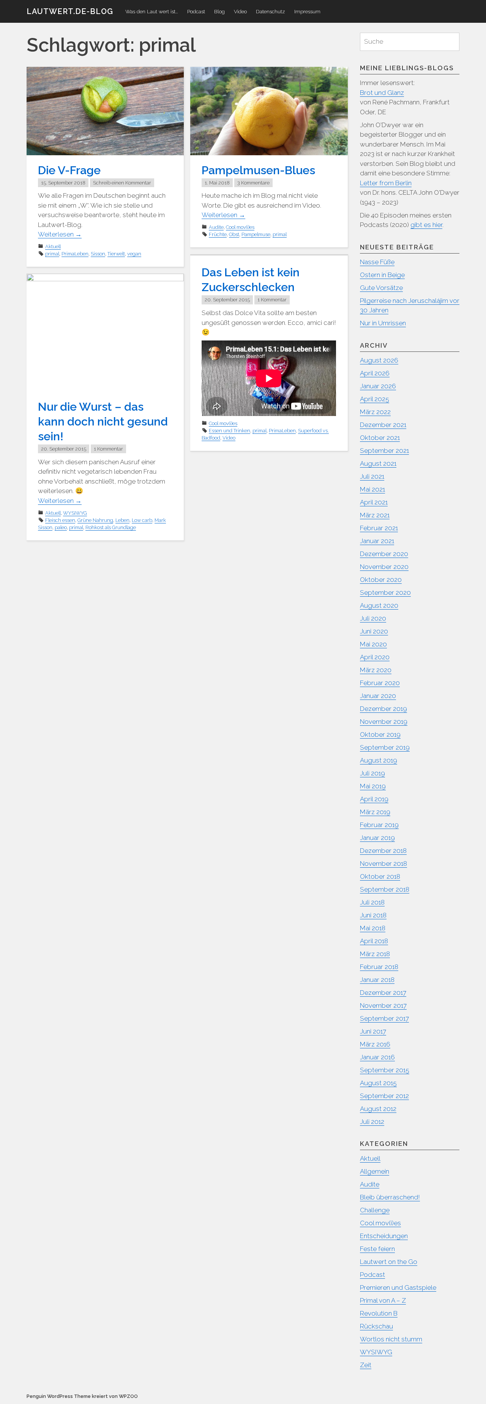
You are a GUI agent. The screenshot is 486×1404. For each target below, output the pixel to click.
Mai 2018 (372, 928)
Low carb (142, 520)
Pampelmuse (255, 234)
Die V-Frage (69, 170)
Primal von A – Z (383, 1300)
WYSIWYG (75, 513)
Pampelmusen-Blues (258, 170)
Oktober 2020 (381, 579)
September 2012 (384, 1096)
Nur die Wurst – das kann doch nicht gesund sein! (103, 421)
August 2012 (378, 1108)
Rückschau (376, 1326)
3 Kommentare (253, 183)
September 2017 (384, 1018)
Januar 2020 (378, 696)
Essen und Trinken (229, 430)
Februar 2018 (379, 967)
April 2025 (374, 399)
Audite (216, 227)
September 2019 (385, 747)
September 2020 (385, 592)
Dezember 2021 (383, 425)
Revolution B (379, 1313)
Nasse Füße (377, 262)
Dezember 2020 (384, 554)
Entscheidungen (384, 1236)
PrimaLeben (75, 254)
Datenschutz (270, 11)
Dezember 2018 (383, 850)
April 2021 (374, 502)
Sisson (98, 254)
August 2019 (378, 760)
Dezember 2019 (383, 708)
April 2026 (375, 373)
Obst (234, 234)
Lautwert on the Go (388, 1261)
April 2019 (374, 799)
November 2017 (383, 1005)
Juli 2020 (373, 618)
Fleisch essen (60, 520)
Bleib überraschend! (390, 1197)
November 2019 (383, 721)
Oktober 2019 (380, 734)
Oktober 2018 (380, 876)
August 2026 (379, 360)
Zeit (365, 1365)
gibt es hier (426, 224)
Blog (219, 11)
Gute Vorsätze (381, 288)
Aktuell (53, 246)
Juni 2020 (374, 631)
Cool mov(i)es (240, 227)
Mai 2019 (373, 786)
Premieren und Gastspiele (398, 1287)
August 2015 (378, 1083)
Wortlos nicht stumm (391, 1339)
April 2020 (375, 657)
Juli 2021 (372, 476)
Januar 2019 (377, 837)
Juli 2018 (372, 902)
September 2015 (384, 1070)
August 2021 (378, 463)
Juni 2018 (373, 915)
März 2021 (375, 515)
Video (240, 11)
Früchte (218, 234)
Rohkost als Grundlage (110, 527)
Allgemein (374, 1171)
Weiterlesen (60, 234)
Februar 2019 (379, 825)
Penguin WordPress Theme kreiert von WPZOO (82, 1396)
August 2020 (379, 605)
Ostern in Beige (382, 275)
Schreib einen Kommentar (122, 183)
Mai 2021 (372, 489)
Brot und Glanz (382, 92)
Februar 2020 (380, 683)
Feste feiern (377, 1249)
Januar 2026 (378, 386)
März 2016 (375, 1044)
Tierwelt (116, 254)
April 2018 (374, 941)
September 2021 (384, 450)
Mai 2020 (373, 644)
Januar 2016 (377, 1057)
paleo (61, 527)
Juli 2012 (372, 1121)
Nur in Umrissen (383, 323)
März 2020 (375, 670)
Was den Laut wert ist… (151, 11)
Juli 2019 (372, 773)
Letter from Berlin (386, 183)
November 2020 (384, 566)
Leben (122, 520)
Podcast (196, 11)
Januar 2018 (377, 979)
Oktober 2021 (380, 437)
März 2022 (375, 412)
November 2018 (383, 863)
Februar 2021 (379, 528)
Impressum (307, 11)
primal (52, 254)
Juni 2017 (373, 1031)
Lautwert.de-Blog (70, 11)
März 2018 (375, 954)
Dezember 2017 (383, 992)
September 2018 (384, 889)
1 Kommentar (272, 300)
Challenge (375, 1210)
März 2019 (375, 812)
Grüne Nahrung (95, 520)
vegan (134, 254)
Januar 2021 (377, 541)
